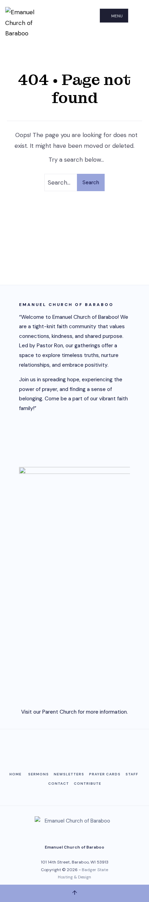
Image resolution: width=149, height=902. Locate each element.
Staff (131, 774)
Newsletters (69, 774)
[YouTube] (74, 747)
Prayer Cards (105, 774)
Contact (58, 783)
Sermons (38, 774)
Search (90, 182)
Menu (116, 16)
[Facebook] (57, 747)
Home (15, 774)
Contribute (87, 783)
